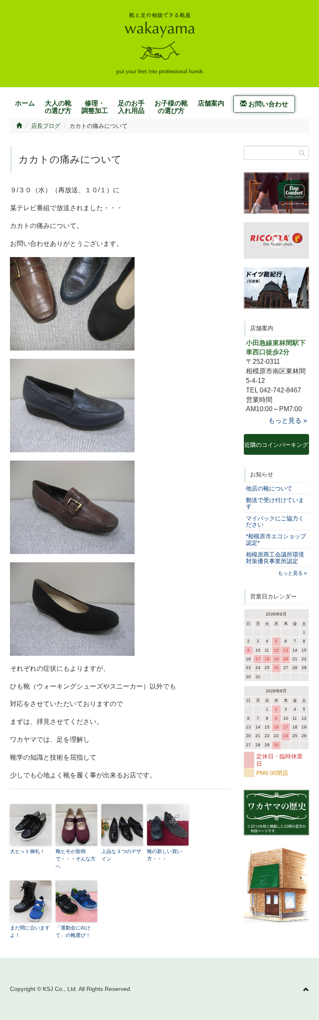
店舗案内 (211, 103)
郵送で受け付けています (275, 503)
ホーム (25, 103)
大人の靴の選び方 (58, 107)
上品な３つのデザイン (121, 855)
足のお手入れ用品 (131, 107)
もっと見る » (287, 420)
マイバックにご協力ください (275, 521)
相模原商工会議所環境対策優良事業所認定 (275, 557)
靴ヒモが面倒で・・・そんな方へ (76, 858)
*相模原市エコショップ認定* (276, 539)
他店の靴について (269, 488)
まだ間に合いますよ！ (30, 931)
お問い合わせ (267, 104)
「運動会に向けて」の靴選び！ (73, 931)
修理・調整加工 (94, 107)
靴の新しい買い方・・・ (164, 855)
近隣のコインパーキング (276, 448)
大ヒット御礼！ (27, 851)
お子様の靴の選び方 (171, 107)
